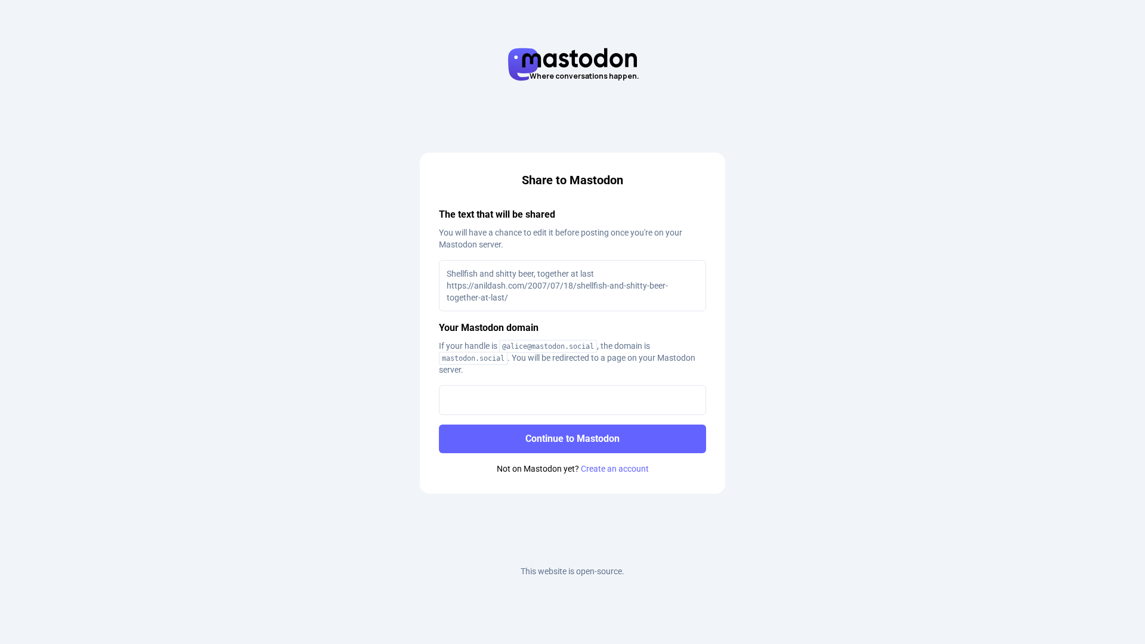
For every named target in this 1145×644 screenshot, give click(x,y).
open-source (599, 571)
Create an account (615, 468)
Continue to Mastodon (572, 438)
